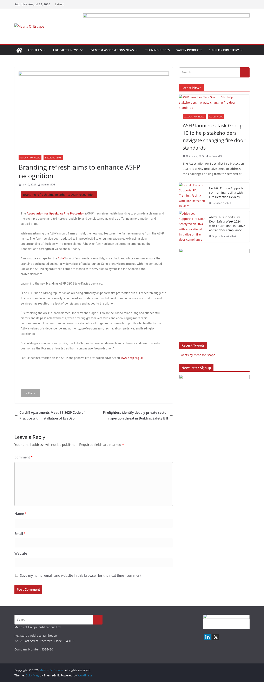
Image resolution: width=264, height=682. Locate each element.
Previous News (53, 157)
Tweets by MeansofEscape (197, 355)
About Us (35, 50)
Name (20, 513)
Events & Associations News (112, 50)
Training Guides (157, 50)
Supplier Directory (224, 50)
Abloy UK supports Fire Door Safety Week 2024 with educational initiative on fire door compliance (227, 223)
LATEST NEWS (216, 116)
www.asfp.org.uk (132, 358)
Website (20, 553)
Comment (23, 457)
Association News (30, 157)
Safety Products (189, 50)
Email (20, 533)
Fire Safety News (66, 50)
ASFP (61, 258)
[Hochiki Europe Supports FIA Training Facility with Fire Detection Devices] (192, 196)
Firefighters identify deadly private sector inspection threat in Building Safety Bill (135, 415)
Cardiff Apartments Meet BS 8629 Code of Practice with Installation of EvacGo (52, 415)
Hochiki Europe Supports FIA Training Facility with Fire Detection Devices (226, 192)
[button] (44, 50)
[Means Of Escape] (19, 50)
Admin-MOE (48, 184)
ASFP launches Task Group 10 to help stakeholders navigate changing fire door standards (214, 136)
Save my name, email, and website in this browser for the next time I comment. (81, 575)
